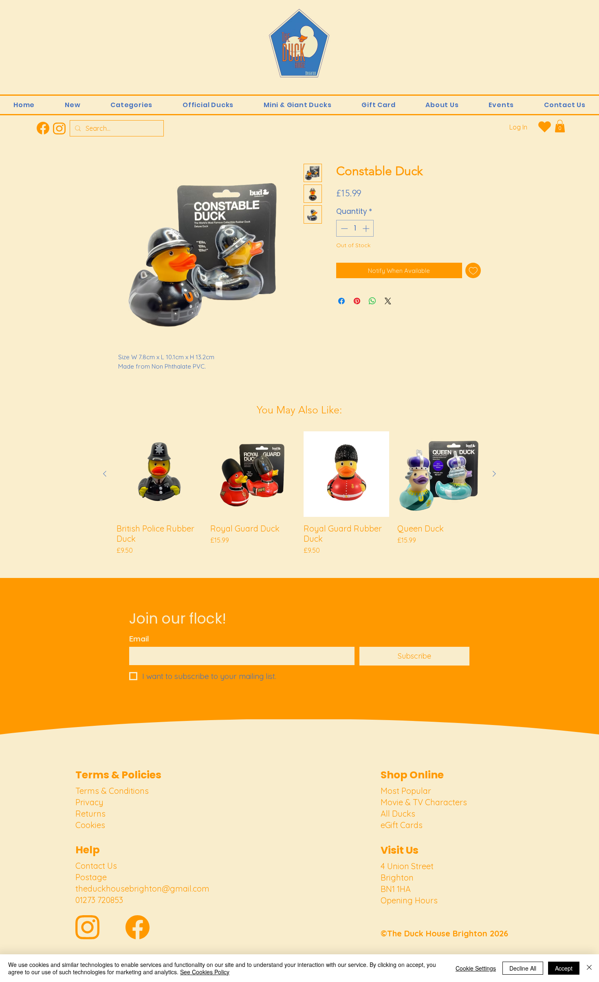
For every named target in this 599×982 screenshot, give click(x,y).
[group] (299, 493)
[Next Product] (494, 474)
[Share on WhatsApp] (372, 301)
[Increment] (367, 228)
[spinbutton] (355, 228)
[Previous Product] (105, 474)
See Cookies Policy (204, 972)
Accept (564, 968)
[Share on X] (388, 301)
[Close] (589, 968)
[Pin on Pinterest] (357, 301)
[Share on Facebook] (341, 301)
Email (139, 639)
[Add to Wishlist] (473, 271)
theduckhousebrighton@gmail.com (142, 888)
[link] (560, 126)
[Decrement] (343, 228)
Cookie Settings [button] (476, 968)
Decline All (522, 968)
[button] (131, 105)
